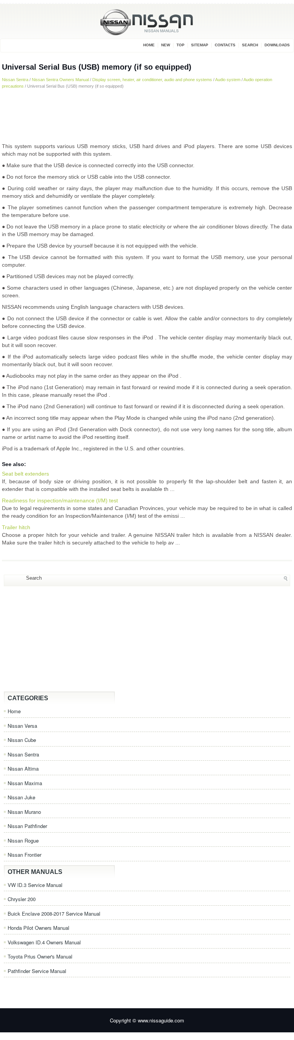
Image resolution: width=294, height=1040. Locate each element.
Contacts (225, 45)
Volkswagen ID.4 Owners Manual (44, 942)
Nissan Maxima (25, 783)
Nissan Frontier (24, 854)
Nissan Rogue (23, 840)
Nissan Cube (22, 739)
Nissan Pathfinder (27, 826)
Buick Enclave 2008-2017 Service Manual (54, 913)
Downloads (277, 45)
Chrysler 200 (22, 899)
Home (149, 45)
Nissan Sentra (15, 79)
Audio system (227, 79)
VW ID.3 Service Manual (35, 884)
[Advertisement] (147, 116)
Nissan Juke (21, 797)
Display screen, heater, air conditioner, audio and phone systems (152, 79)
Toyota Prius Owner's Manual (40, 956)
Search (250, 45)
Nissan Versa (22, 725)
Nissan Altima (23, 768)
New (165, 45)
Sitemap (199, 45)
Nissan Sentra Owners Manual (60, 79)
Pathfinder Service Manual (37, 971)
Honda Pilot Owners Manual (38, 927)
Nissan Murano (24, 811)
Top (180, 45)
